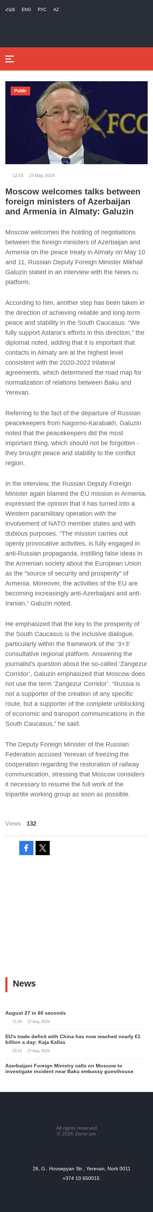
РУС (42, 9)
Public (20, 90)
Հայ (10, 9)
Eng (26, 9)
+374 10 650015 (81, 1178)
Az (56, 9)
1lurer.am (85, 1133)
